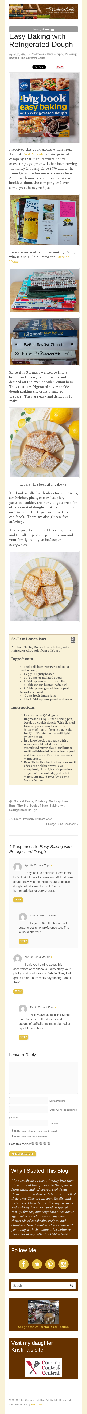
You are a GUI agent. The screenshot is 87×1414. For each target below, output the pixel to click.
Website (53, 1123)
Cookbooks (38, 54)
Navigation (41, 29)
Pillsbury (70, 54)
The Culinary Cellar (32, 57)
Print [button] (73, 641)
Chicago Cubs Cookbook (61, 824)
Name (57, 1100)
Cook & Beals (33, 154)
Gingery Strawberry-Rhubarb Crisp (31, 819)
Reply (18, 899)
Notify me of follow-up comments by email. (35, 1131)
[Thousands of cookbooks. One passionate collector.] (43, 16)
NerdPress (36, 1404)
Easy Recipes (55, 54)
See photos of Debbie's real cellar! (43, 1327)
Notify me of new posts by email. (30, 1136)
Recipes (14, 57)
